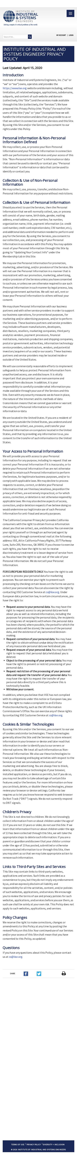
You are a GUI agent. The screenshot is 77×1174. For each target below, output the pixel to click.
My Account (61, 35)
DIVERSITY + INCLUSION (54, 1144)
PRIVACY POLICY (34, 1144)
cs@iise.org (52, 592)
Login (71, 35)
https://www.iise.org (15, 88)
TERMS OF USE (17, 1144)
